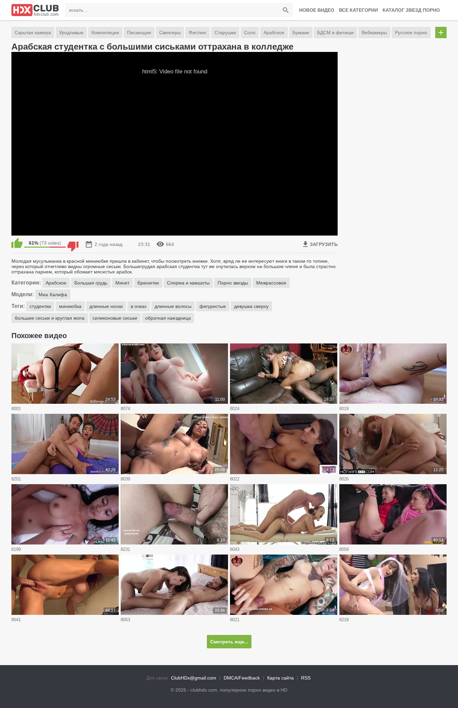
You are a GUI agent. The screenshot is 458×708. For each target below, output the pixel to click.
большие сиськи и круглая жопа (49, 318)
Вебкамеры (374, 32)
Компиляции (105, 32)
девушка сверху (251, 306)
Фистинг (198, 32)
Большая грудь (90, 282)
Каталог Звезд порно (411, 10)
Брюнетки (148, 282)
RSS (305, 678)
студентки (40, 306)
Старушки (225, 32)
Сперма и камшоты (188, 282)
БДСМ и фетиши (335, 32)
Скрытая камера (33, 32)
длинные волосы (173, 306)
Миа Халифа (53, 294)
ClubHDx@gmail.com (193, 678)
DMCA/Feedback (242, 678)
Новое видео (316, 10)
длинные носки (106, 306)
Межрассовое (271, 282)
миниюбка (70, 306)
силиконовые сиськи (115, 318)
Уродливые (71, 32)
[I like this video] (16, 243)
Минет (122, 282)
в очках (139, 306)
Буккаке (300, 32)
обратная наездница (168, 318)
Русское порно (411, 32)
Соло (249, 32)
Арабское (274, 32)
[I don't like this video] (72, 243)
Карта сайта (280, 678)
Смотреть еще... (229, 641)
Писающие (139, 32)
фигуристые (212, 306)
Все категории (358, 10)
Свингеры (170, 32)
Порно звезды (233, 282)
